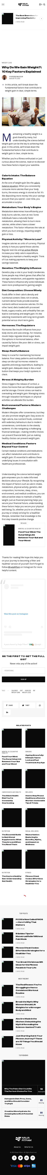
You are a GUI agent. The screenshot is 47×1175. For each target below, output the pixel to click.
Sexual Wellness (31, 831)
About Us (17, 1147)
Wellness (29, 792)
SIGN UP (23, 679)
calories (15, 690)
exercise (28, 690)
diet (21, 690)
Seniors (28, 751)
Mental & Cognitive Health (29, 529)
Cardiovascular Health (11, 792)
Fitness (28, 872)
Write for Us (28, 1147)
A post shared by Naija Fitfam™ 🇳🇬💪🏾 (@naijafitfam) (24, 644)
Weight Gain (16, 692)
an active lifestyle (30, 250)
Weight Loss (7, 62)
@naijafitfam (14, 567)
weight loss (26, 692)
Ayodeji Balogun (17, 76)
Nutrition (6, 831)
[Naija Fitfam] (23, 5)
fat (34, 690)
